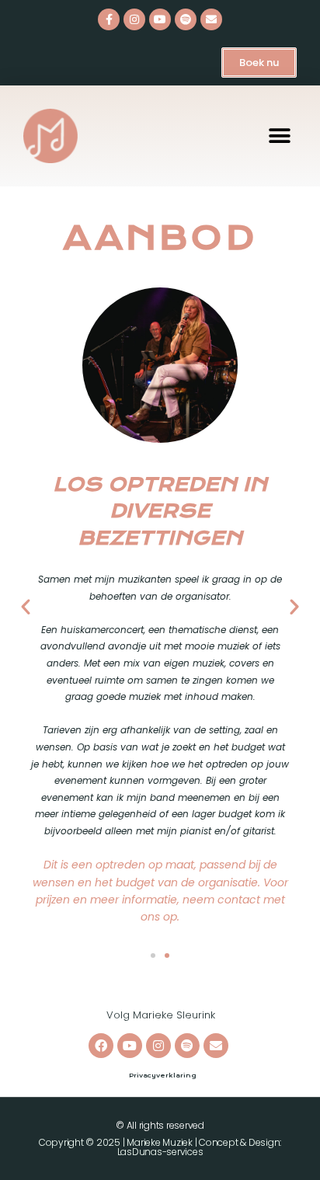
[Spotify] (186, 19)
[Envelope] (211, 19)
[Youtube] (160, 19)
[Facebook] (101, 1045)
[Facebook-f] (109, 19)
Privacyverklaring (162, 1075)
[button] (279, 136)
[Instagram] (134, 19)
